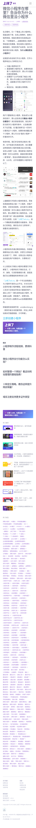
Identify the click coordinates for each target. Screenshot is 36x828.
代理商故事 (6, 539)
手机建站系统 (14, 697)
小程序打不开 (16, 628)
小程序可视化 (16, 600)
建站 (27, 672)
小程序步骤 (15, 645)
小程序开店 (17, 623)
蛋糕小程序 (6, 756)
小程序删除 (14, 593)
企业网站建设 (7, 546)
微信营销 (6, 694)
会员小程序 (15, 546)
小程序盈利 (6, 652)
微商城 (12, 694)
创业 (5, 556)
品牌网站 (22, 566)
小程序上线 (17, 581)
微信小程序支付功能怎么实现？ (16, 360)
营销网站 (22, 754)
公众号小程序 (23, 551)
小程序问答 (7, 25)
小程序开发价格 (17, 615)
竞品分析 (20, 729)
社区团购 (13, 726)
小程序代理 (7, 583)
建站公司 (13, 675)
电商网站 (22, 721)
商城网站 (6, 571)
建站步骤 (6, 682)
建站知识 (28, 682)
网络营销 (28, 744)
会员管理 (23, 546)
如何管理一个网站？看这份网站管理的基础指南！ (17, 373)
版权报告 (23, 717)
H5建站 (13, 521)
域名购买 (6, 573)
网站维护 (28, 741)
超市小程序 (15, 758)
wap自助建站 (21, 529)
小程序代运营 (25, 583)
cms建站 (28, 526)
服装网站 (14, 712)
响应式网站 (14, 568)
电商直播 (15, 721)
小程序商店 (23, 603)
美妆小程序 (21, 749)
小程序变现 (7, 600)
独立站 (29, 717)
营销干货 (14, 754)
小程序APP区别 (7, 581)
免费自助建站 (14, 551)
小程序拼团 (14, 630)
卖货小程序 (6, 563)
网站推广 (23, 739)
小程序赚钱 (24, 662)
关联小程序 (13, 553)
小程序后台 (6, 603)
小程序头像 (6, 608)
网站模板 (21, 741)
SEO (26, 524)
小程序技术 (24, 628)
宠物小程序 (20, 578)
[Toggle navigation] (30, 3)
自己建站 (6, 751)
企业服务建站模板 (8, 541)
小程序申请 (26, 650)
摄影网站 (6, 704)
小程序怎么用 (24, 625)
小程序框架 (14, 642)
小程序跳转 (6, 665)
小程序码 (6, 655)
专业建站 (6, 534)
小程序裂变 (6, 660)
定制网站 (13, 578)
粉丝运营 (6, 731)
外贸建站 (21, 573)
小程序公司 (7, 591)
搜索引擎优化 (23, 702)
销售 (12, 761)
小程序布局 (23, 610)
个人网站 (6, 536)
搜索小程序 (14, 702)
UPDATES (20, 526)
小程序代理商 (16, 583)
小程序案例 (23, 642)
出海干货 (21, 553)
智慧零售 (6, 709)
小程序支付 (6, 637)
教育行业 (28, 704)
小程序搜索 (14, 635)
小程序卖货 (14, 598)
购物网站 (21, 756)
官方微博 (5, 796)
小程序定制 (15, 608)
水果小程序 (6, 714)
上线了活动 (14, 531)
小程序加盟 (26, 595)
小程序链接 (15, 667)
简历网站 (27, 729)
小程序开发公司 (8, 618)
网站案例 (13, 741)
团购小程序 (6, 521)
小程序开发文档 (18, 620)
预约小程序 (13, 763)
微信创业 (6, 692)
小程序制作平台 (8, 595)
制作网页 (23, 558)
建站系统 (20, 684)
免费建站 (23, 549)
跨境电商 (23, 758)
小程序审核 (23, 608)
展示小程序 (14, 670)
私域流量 (6, 729)
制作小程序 (15, 558)
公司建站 (6, 553)
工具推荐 (14, 672)
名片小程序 (7, 566)
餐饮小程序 (7, 766)
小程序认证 (22, 660)
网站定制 (22, 789)
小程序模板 (7, 645)
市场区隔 (21, 672)
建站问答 (13, 689)
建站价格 (6, 675)
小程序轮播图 (15, 665)
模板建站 (28, 712)
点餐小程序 (15, 717)
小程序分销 (23, 591)
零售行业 (27, 761)
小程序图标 (6, 605)
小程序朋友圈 (15, 640)
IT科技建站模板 (22, 521)
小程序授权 (22, 630)
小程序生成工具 (16, 650)
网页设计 (13, 749)
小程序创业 (6, 593)
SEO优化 (6, 526)
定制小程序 (28, 576)
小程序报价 (6, 630)
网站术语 (6, 741)
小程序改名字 (15, 637)
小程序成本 (7, 628)
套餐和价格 (23, 785)
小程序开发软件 (8, 623)
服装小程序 (6, 712)
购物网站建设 (7, 758)
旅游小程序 (20, 707)
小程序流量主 (16, 647)
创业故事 (11, 556)
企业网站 (18, 544)
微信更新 (28, 692)
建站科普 (6, 684)
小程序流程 (7, 647)
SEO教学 (12, 526)
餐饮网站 (15, 766)
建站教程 (6, 679)
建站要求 (6, 687)
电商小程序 (7, 721)
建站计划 (13, 687)
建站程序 (13, 684)
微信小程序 (14, 692)
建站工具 (20, 675)
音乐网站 (6, 763)
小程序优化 (23, 586)
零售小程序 (19, 761)
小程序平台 (7, 613)
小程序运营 (7, 667)
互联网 (22, 536)
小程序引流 (25, 623)
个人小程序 (14, 534)
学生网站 (21, 576)
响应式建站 (6, 568)
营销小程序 (6, 754)
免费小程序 (15, 549)
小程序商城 (15, 603)
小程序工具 (15, 610)
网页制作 (6, 746)
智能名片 (13, 709)
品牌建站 (15, 566)
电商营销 (29, 721)
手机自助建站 (7, 699)
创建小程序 (6, 558)
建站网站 (28, 684)
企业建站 (23, 539)
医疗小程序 (22, 561)
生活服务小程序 (8, 719)
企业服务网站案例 (20, 541)
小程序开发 (7, 615)
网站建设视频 (7, 739)
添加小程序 (6, 717)
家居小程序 (28, 578)
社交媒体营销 (24, 724)
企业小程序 (15, 539)
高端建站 (28, 766)
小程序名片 (24, 600)
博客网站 (14, 563)
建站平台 (28, 675)
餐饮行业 (22, 766)
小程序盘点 (14, 652)
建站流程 (13, 682)
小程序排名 (6, 632)
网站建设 (13, 734)
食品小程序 (21, 763)
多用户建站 (6, 576)
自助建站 (29, 749)
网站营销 (6, 744)
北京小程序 (14, 561)
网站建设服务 (26, 736)
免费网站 (6, 551)
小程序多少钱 (23, 605)
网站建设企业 (22, 734)
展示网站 (22, 670)
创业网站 (18, 556)
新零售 (13, 707)
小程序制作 (23, 593)
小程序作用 (15, 588)
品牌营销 (29, 566)
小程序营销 (24, 657)
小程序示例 (13, 655)
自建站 (12, 751)
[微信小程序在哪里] (18, 239)
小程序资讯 (25, 21)
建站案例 (20, 679)
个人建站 (22, 534)
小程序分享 (15, 591)
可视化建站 (21, 563)
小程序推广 (15, 632)
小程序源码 (25, 647)
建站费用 (27, 687)
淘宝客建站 (22, 714)
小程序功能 (17, 595)
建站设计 (20, 687)
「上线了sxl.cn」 (23, 219)
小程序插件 (6, 635)
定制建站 (6, 578)
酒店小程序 (6, 761)
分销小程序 (28, 553)
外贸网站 (29, 573)
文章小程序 (6, 707)
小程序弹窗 (6, 625)
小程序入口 (23, 588)
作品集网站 (6, 549)
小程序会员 (6, 588)
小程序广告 (15, 613)
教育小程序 (13, 704)
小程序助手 (6, 598)
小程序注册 (24, 645)
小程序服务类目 (25, 640)
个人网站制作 (14, 536)
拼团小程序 (6, 702)
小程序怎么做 (15, 625)
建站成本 (6, 677)
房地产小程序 (26, 694)
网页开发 (6, 749)
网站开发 (15, 739)
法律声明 (5, 787)
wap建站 (13, 529)
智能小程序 (21, 709)
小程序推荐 (23, 632)
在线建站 (22, 571)
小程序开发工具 (18, 618)
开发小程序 (20, 689)
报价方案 (15, 699)
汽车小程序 (14, 714)
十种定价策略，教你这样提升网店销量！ (17, 386)
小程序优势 (15, 586)
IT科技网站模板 (18, 524)
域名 (29, 571)
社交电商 (6, 726)
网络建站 (21, 744)
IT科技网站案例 (7, 524)
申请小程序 (25, 719)
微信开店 (22, 692)
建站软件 (6, 689)
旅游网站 (28, 707)
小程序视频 (14, 660)
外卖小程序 (13, 573)
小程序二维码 (26, 581)
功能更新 (6, 561)
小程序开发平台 (8, 620)
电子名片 (6, 724)
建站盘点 (21, 682)
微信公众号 (28, 689)
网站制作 (13, 731)
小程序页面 (6, 670)
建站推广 (27, 677)
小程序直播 (23, 652)
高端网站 (6, 768)
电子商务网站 (14, 724)
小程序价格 (7, 586)
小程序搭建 (22, 635)
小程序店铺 (23, 613)
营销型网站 (26, 751)
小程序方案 (6, 640)
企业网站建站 (26, 544)
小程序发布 (22, 598)
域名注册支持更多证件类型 (16, 396)
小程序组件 (15, 657)
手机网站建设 (24, 697)
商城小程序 (23, 568)
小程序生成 (7, 650)
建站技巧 (13, 677)
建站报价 (20, 677)
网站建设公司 (7, 736)
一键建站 (6, 531)
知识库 (21, 783)
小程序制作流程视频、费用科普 (17, 348)
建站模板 (27, 679)
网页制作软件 (14, 746)
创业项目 (25, 556)
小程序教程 (24, 637)
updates (6, 529)
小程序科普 (15, 25)
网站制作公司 (21, 731)
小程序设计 (7, 662)
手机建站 (6, 697)
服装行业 (21, 712)
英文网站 (18, 751)
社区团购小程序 (21, 726)
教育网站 (21, 704)
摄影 (30, 702)
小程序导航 (6, 610)
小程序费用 (16, 662)
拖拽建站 (22, 699)
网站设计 (13, 744)
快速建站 (18, 694)
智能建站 (28, 709)
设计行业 (14, 756)
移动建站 (13, 729)
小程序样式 (6, 642)
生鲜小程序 (17, 719)
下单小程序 (22, 531)
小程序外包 (14, 605)
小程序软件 (24, 665)
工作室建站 (6, 672)
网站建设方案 (17, 736)
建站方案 (13, 679)
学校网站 (14, 576)
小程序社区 (21, 655)
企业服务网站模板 (8, 544)
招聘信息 (5, 783)
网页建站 (23, 746)
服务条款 (5, 785)
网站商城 (6, 734)
